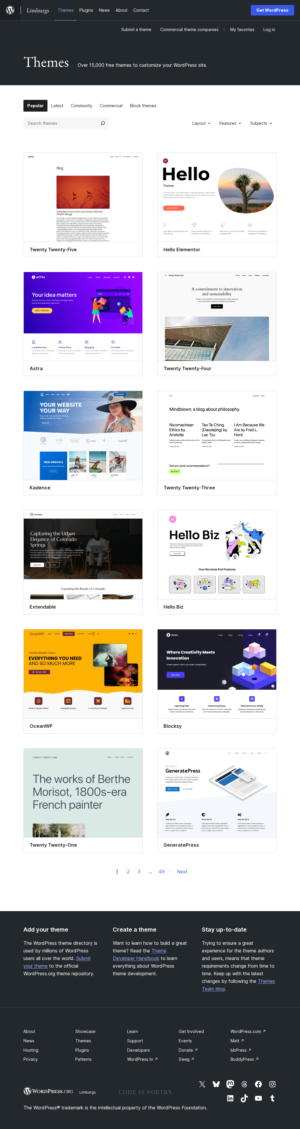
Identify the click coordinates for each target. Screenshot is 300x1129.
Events (185, 1040)
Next (182, 871)
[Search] (103, 123)
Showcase (85, 1031)
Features (227, 123)
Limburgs (87, 1092)
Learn (132, 1031)
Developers (138, 1050)
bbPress (241, 1050)
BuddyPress (245, 1059)
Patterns (83, 1059)
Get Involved (191, 1031)
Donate (188, 1050)
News (28, 1040)
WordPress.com (248, 1031)
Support (135, 1040)
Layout (199, 123)
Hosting (30, 1050)
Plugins (82, 1050)
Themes (83, 1040)
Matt (237, 1040)
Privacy (30, 1059)
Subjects (258, 123)
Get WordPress (272, 10)
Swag (187, 1059)
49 (161, 871)
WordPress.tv (142, 1059)
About (29, 1031)
